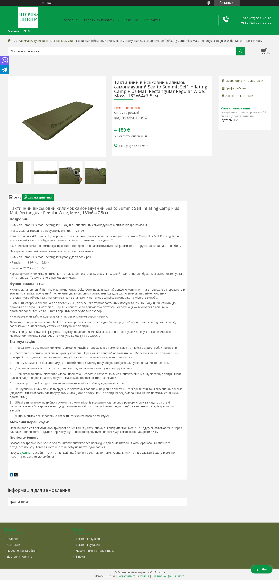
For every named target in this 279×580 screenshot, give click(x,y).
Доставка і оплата (19, 556)
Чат (265, 569)
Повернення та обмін (22, 550)
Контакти (152, 20)
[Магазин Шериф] (28, 17)
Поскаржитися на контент (133, 576)
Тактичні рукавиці (88, 545)
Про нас (131, 20)
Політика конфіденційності (168, 576)
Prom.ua (160, 572)
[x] (16, 475)
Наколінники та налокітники (95, 550)
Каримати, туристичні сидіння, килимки (45, 41)
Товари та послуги (99, 20)
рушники (25, 452)
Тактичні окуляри (88, 539)
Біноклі (80, 556)
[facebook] (11, 475)
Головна (70, 20)
